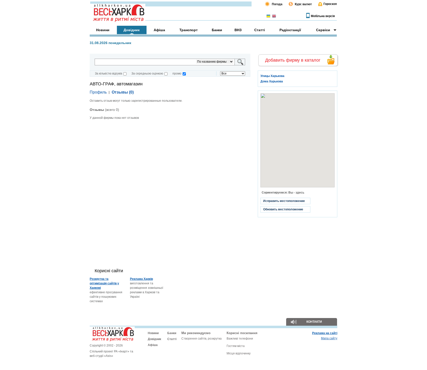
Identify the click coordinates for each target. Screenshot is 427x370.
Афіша (153, 345)
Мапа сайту (329, 338)
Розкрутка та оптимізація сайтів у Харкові (104, 283)
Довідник (154, 339)
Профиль (98, 92)
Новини (153, 333)
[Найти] (240, 62)
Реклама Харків (141, 279)
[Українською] (268, 16)
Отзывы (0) (123, 92)
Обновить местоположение (283, 209)
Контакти (314, 321)
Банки (171, 333)
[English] (274, 16)
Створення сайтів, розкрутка (201, 338)
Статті (171, 339)
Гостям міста (236, 346)
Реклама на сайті (324, 333)
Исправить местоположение (284, 201)
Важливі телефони (240, 338)
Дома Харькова (271, 81)
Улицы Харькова (272, 76)
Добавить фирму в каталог (292, 60)
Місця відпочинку (239, 353)
